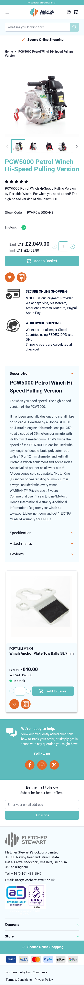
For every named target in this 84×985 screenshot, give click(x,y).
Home (9, 51)
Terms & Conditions (19, 980)
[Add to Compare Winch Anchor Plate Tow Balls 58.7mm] (26, 704)
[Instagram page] (42, 765)
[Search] (74, 27)
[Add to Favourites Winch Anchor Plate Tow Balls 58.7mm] (14, 704)
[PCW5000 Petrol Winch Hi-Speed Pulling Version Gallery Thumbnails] (42, 146)
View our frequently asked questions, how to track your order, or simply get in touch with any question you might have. (50, 739)
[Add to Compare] (22, 277)
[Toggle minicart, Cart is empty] (76, 12)
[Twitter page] (54, 765)
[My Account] (69, 12)
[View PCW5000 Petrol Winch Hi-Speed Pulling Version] (18, 146)
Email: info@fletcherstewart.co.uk (30, 880)
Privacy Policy (44, 980)
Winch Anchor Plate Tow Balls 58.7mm (41, 653)
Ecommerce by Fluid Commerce (27, 972)
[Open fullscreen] (42, 100)
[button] (17, 181)
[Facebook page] (30, 765)
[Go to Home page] (42, 12)
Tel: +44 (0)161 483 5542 (23, 873)
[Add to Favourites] (10, 277)
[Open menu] (7, 12)
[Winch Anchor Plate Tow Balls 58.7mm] (41, 606)
